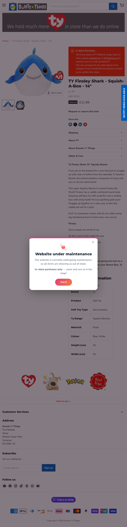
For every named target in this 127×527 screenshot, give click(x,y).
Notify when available (124, 103)
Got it (63, 282)
